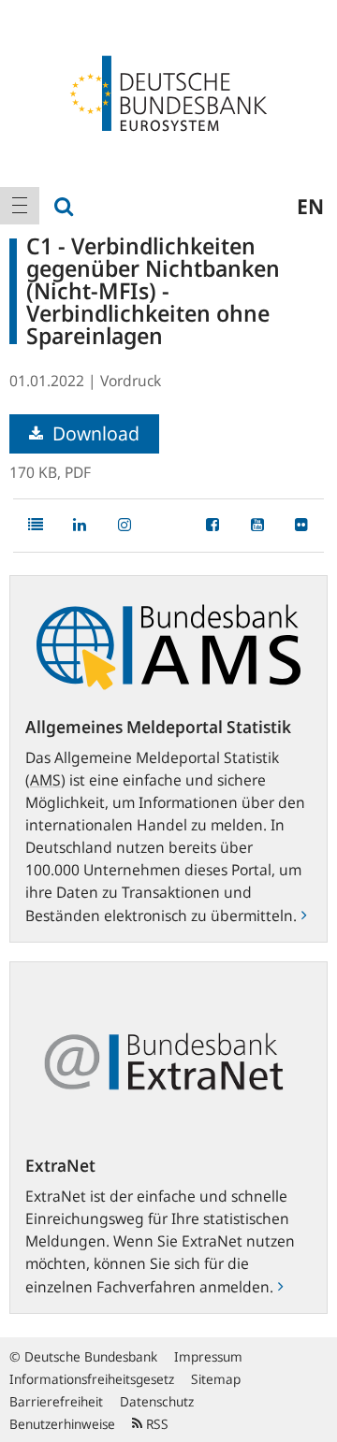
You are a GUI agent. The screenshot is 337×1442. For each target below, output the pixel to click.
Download (93, 433)
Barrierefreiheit (56, 1401)
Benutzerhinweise (62, 1424)
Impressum (208, 1356)
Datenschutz (157, 1401)
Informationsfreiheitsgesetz (91, 1379)
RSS (155, 1424)
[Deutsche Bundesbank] (168, 91)
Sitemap (216, 1379)
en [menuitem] (310, 206)
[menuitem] (19, 205)
